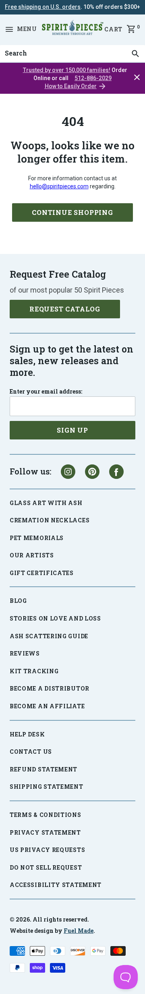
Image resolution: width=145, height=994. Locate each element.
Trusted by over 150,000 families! (66, 70)
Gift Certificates (42, 573)
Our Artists (32, 555)
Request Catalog (64, 309)
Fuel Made (78, 930)
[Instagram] (68, 472)
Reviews (25, 653)
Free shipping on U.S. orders (43, 7)
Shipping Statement (46, 786)
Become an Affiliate (47, 706)
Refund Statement (43, 769)
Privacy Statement (45, 832)
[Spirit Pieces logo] (72, 29)
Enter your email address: (46, 391)
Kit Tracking (34, 671)
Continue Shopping (72, 212)
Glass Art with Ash (46, 503)
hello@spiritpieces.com (59, 186)
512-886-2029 (93, 78)
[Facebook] (116, 472)
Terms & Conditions (45, 815)
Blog (18, 600)
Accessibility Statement (56, 885)
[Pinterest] (92, 472)
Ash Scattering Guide (49, 636)
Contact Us (31, 751)
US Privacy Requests (47, 850)
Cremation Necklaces (49, 520)
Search (14, 45)
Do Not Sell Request (46, 867)
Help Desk (27, 734)
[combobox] (72, 53)
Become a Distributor (49, 688)
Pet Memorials (37, 538)
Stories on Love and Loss (55, 618)
